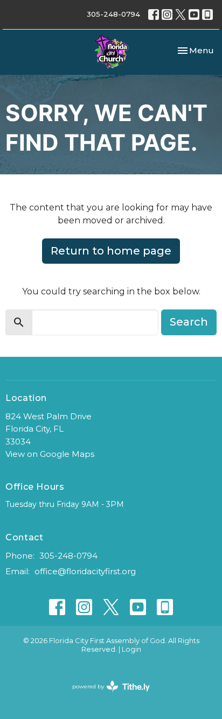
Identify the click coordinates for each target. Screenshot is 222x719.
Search (189, 321)
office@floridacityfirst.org (85, 571)
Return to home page (111, 250)
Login (131, 649)
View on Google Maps (49, 454)
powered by (106, 695)
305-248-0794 (113, 14)
